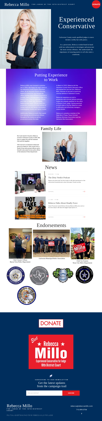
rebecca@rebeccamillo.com (82, 406)
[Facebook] (81, 413)
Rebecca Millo (17, 4)
